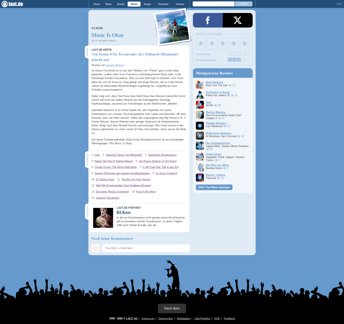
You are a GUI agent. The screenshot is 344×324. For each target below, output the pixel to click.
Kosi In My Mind (145, 191)
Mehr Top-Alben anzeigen (214, 187)
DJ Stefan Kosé (105, 179)
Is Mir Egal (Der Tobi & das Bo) (161, 167)
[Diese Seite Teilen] (208, 20)
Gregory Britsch (115, 65)
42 (211, 149)
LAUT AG (132, 318)
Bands (121, 4)
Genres (180, 4)
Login (339, 3)
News (108, 4)
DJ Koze (97, 28)
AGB (217, 318)
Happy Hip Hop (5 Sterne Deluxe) (114, 161)
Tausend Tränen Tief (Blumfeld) (124, 154)
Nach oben (172, 308)
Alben (134, 4)
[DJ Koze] (172, 43)
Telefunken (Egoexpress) (162, 154)
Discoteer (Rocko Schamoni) (112, 191)
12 (228, 126)
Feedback (229, 318)
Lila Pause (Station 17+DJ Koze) (158, 161)
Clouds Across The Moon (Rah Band (116, 167)
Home (96, 4)
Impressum (148, 318)
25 (222, 178)
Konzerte (163, 4)
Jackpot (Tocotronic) (107, 197)
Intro (97, 154)
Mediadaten (183, 318)
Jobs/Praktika (202, 318)
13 (233, 85)
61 (223, 118)
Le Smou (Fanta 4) (166, 173)
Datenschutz (165, 318)
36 (219, 105)
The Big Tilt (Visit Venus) (135, 179)
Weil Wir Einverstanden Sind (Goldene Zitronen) (123, 185)
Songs (147, 4)
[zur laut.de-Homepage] (16, 4)
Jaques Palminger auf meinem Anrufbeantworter (122, 173)
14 (236, 95)
